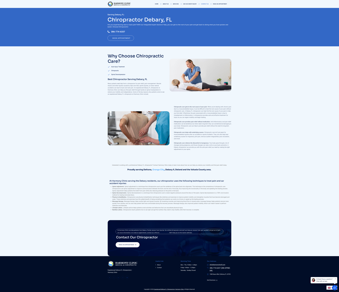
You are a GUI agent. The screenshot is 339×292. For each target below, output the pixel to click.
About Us (166, 4)
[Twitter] (114, 277)
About (159, 265)
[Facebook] (109, 277)
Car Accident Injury (190, 4)
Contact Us (205, 4)
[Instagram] (122, 277)
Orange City (158, 169)
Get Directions (211, 280)
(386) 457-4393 (164, 232)
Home (156, 4)
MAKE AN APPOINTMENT (220, 4)
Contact (159, 267)
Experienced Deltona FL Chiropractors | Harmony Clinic (169, 289)
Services (176, 4)
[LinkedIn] (118, 277)
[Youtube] (127, 277)
